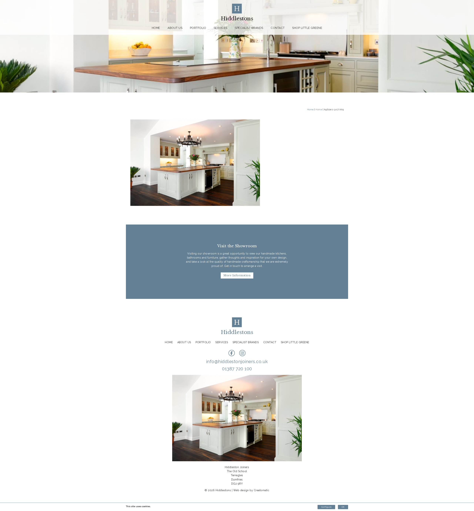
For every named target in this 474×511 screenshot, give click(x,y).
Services (220, 28)
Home (156, 28)
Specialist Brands (249, 28)
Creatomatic (261, 490)
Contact (278, 28)
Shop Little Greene (307, 28)
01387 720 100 (237, 368)
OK (343, 507)
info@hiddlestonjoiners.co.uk (237, 361)
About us (175, 28)
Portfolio (198, 28)
